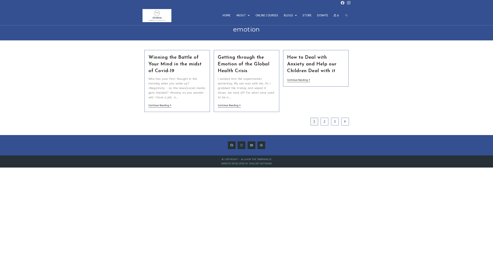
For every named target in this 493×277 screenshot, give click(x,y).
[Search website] (346, 15)
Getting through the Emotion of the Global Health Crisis (244, 64)
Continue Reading (158, 105)
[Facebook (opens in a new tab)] (343, 3)
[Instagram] (241, 145)
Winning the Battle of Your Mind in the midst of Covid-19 (174, 64)
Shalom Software (260, 163)
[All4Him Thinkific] (261, 145)
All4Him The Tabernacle (256, 159)
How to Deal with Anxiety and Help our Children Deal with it (312, 64)
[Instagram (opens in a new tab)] (348, 3)
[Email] (251, 145)
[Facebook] (232, 145)
